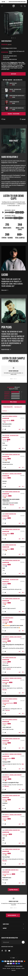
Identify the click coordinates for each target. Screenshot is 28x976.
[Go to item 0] (12, 38)
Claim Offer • (13, 113)
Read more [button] (12, 504)
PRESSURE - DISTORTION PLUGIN (15, 89)
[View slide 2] (13, 379)
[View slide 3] (14, 379)
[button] (23, 131)
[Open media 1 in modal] (23, 14)
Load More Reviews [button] (13, 889)
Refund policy (8, 968)
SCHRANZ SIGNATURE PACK (14, 101)
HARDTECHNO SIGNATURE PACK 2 (11, 870)
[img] (13, 387)
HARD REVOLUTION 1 (9, 618)
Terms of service (13, 968)
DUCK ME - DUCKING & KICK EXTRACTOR (13, 473)
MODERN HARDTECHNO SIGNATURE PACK (17, 108)
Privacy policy (4, 968)
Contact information (18, 968)
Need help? (24, 119)
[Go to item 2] (13, 38)
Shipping (7, 48)
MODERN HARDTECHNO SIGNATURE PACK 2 (17, 95)
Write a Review (13, 402)
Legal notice (22, 968)
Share (4, 119)
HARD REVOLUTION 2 (13, 83)
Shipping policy (13, 970)
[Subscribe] (23, 942)
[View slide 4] (16, 379)
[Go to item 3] (15, 38)
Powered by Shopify (19, 966)
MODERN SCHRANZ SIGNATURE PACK (12, 454)
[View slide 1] (11, 379)
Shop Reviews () (18, 407)
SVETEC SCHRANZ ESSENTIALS (11, 416)
